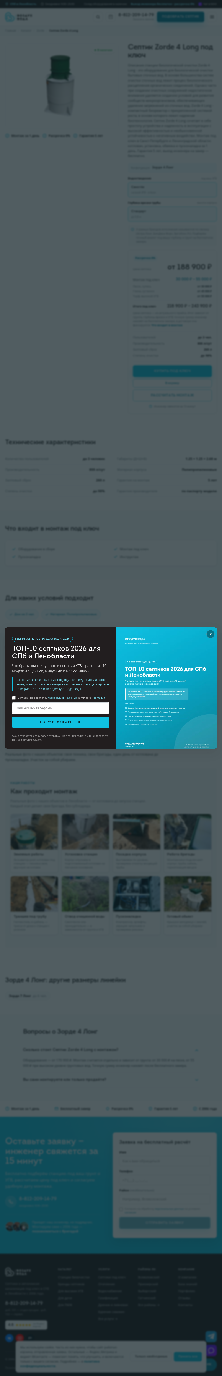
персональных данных (62, 697)
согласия (99, 697)
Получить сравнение (60, 722)
